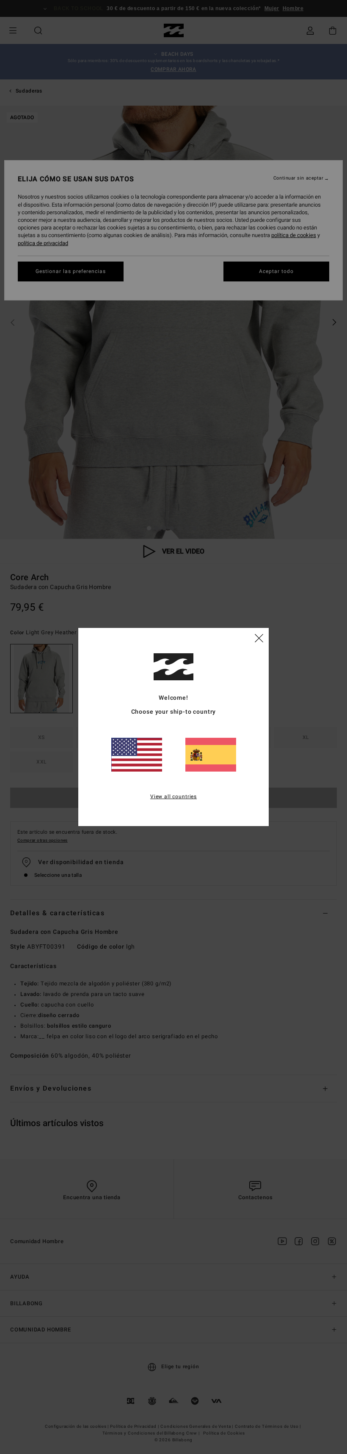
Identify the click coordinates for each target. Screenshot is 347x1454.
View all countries (173, 796)
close (259, 637)
